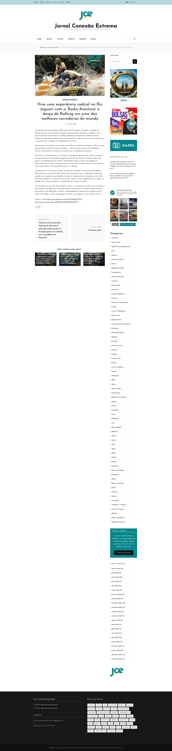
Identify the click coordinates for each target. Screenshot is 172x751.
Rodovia (106, 727)
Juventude (115, 410)
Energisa (114, 341)
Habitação (115, 375)
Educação (115, 328)
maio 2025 (115, 633)
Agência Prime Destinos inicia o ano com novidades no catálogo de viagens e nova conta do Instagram (69, 259)
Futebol (91, 719)
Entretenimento (117, 345)
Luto (113, 423)
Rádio (113, 479)
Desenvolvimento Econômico (121, 324)
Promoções (115, 474)
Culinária (106, 708)
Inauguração (116, 393)
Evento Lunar (116, 358)
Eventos (54, 2)
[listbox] (123, 85)
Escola (101, 716)
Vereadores (111, 730)
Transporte (126, 727)
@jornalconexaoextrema (49, 704)
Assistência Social (117, 259)
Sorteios (114, 496)
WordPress (119, 747)
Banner (119, 100)
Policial (48, 2)
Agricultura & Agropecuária (121, 246)
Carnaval (115, 281)
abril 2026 (115, 586)
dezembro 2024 (117, 654)
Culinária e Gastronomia (120, 302)
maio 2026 (115, 581)
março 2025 (115, 642)
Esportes (61, 2)
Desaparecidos (116, 319)
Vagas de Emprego (118, 517)
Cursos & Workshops (118, 311)
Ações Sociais (116, 242)
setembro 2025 (116, 616)
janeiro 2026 (116, 598)
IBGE (113, 380)
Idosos (114, 384)
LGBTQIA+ (115, 418)
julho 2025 (115, 624)
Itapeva (114, 401)
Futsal (97, 719)
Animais (114, 255)
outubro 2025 (116, 611)
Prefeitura (115, 466)
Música (68, 2)
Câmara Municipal (118, 276)
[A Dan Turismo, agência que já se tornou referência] (123, 203)
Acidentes (115, 238)
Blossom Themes (101, 747)
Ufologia (114, 513)
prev (112, 82)
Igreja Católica (117, 388)
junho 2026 (115, 577)
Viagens (119, 730)
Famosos (130, 716)
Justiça (114, 406)
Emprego (114, 337)
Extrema (123, 716)
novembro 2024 (117, 659)
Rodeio (98, 727)
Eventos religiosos (118, 367)
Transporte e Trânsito (119, 505)
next (135, 82)
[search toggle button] (134, 39)
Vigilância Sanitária (118, 522)
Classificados (116, 285)
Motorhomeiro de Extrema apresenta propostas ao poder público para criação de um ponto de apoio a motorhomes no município (94, 256)
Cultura (127, 100)
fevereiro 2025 (116, 646)
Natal (114, 440)
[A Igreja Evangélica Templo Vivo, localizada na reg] (133, 203)
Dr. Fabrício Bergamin (103, 712)
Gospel (114, 371)
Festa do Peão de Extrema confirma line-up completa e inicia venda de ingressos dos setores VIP (122, 176)
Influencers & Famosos (119, 397)
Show (118, 727)
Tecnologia (115, 500)
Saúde (114, 487)
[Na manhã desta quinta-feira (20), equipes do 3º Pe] (114, 203)
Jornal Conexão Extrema (86, 26)
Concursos (115, 289)
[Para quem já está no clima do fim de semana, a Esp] (114, 215)
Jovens (132, 719)
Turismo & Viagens (70, 99)
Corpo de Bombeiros (118, 294)
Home (36, 2)
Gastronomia (105, 719)
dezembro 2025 (117, 603)
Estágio (114, 354)
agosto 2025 (116, 620)
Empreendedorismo (118, 332)
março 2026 (115, 590)
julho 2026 (115, 573)
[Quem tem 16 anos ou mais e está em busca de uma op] (133, 215)
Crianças (114, 298)
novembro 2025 (117, 607)
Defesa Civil (116, 315)
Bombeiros (121, 705)
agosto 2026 (116, 568)
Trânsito (134, 727)
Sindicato (115, 492)
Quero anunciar (124, 552)
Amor (113, 251)
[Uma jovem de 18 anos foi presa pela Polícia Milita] (123, 215)
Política (42, 2)
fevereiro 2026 (116, 594)
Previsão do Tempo (118, 470)
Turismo (38, 206)
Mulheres (115, 431)
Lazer (113, 414)
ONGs (114, 453)
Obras (114, 449)
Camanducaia (116, 272)
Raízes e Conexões (118, 483)
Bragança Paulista (118, 268)
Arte (105, 705)
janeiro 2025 (116, 650)
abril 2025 (115, 637)
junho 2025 (115, 629)
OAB (113, 444)
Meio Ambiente (117, 427)
